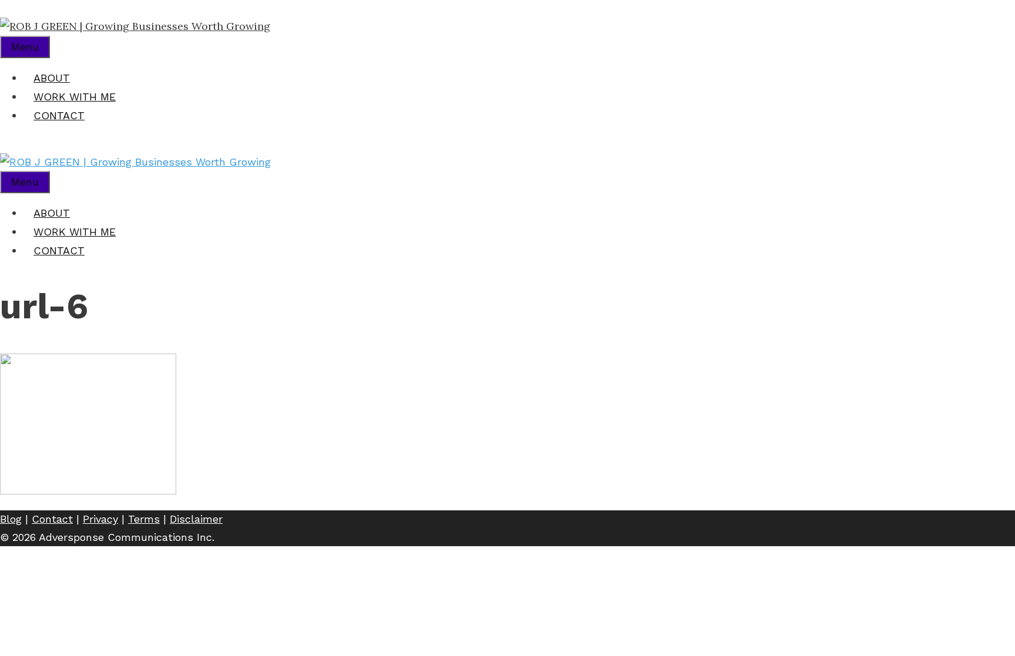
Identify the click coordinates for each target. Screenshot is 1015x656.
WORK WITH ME (74, 96)
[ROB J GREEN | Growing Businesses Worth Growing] (135, 26)
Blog (11, 519)
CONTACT (59, 115)
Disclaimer (196, 519)
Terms (144, 519)
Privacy (100, 519)
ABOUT (51, 78)
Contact (52, 519)
